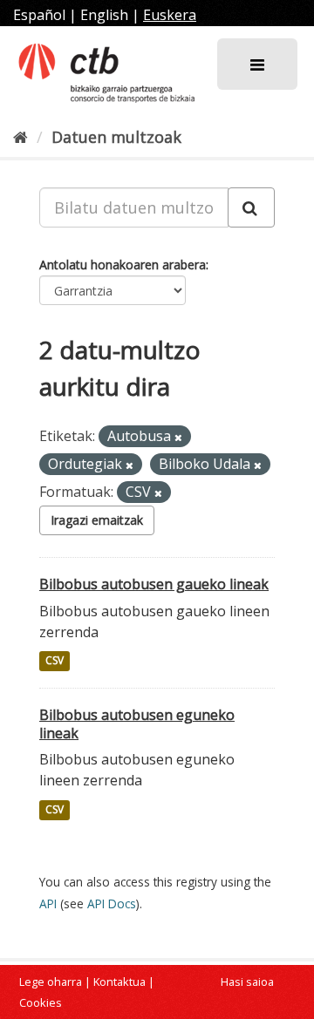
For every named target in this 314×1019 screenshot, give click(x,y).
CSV (54, 661)
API (48, 903)
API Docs (111, 903)
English (104, 14)
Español (39, 14)
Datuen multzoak (116, 136)
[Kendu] (178, 437)
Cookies (40, 1002)
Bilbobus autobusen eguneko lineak (137, 724)
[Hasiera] (20, 136)
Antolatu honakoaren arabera (122, 264)
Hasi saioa (247, 981)
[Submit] (251, 207)
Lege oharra (50, 981)
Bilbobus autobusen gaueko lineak (154, 584)
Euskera (169, 14)
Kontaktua (119, 981)
